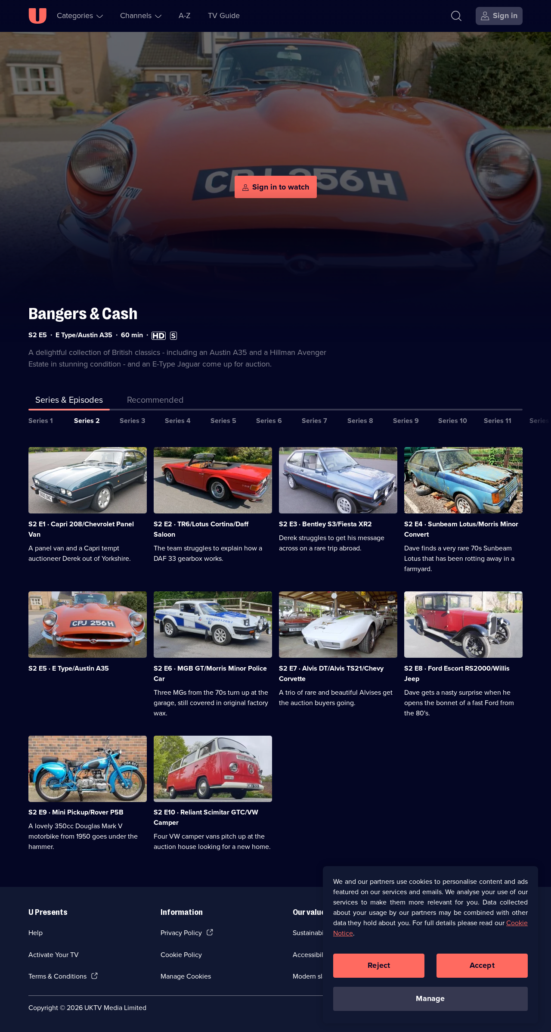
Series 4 (178, 421)
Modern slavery (316, 976)
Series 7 (314, 421)
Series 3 (132, 421)
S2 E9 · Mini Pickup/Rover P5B (76, 812)
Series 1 (40, 421)
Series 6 (269, 421)
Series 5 (223, 421)
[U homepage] (37, 16)
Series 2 (87, 421)
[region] (430, 944)
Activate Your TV (53, 955)
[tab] (155, 401)
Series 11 (497, 421)
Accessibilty (311, 955)
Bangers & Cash (82, 314)
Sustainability (313, 933)
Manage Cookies (186, 976)
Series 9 (406, 421)
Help (35, 933)
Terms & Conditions (57, 976)
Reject (379, 965)
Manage (430, 998)
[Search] (456, 16)
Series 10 (452, 421)
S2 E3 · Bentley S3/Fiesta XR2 (325, 524)
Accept (482, 965)
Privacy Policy (181, 933)
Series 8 (360, 421)
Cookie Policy (181, 955)
